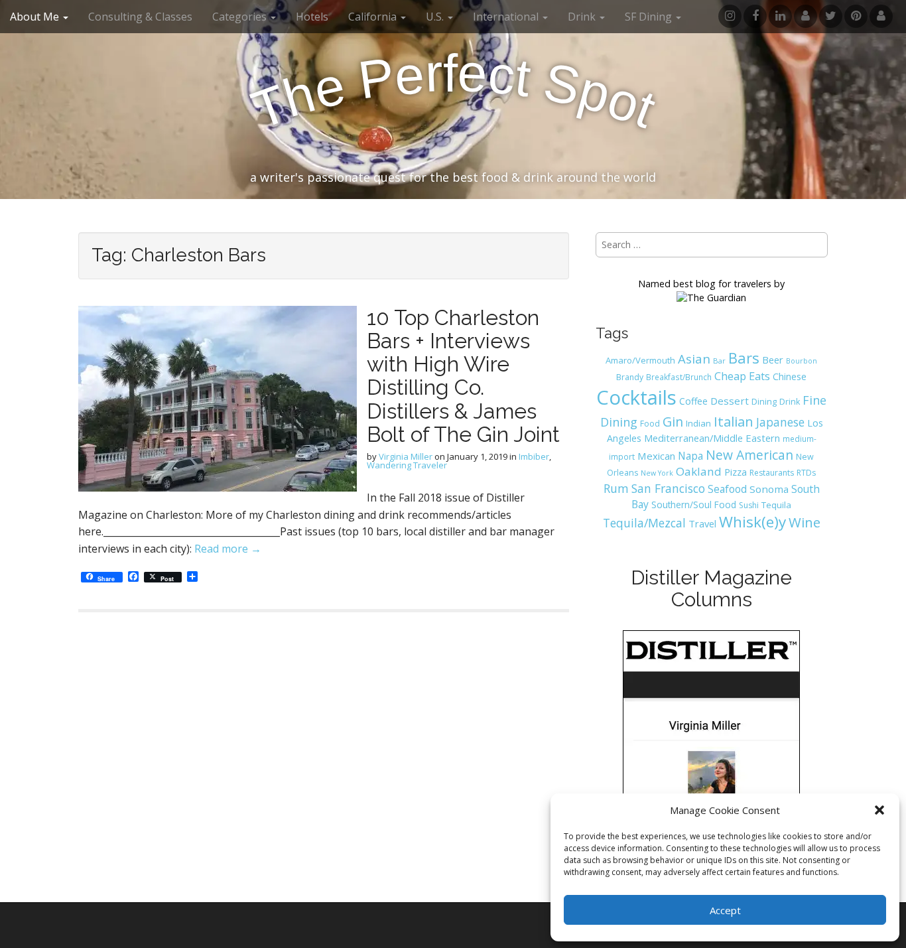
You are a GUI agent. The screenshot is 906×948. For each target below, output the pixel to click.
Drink (789, 401)
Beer (772, 359)
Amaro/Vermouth (640, 360)
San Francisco (668, 488)
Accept (725, 910)
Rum (616, 488)
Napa (690, 455)
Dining (764, 401)
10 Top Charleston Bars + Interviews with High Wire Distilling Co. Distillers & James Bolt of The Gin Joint (463, 375)
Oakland (699, 471)
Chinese (790, 376)
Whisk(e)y (752, 521)
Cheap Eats (742, 376)
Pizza (735, 471)
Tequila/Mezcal (644, 523)
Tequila (776, 505)
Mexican (656, 455)
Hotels (312, 16)
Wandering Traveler (407, 465)
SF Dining (650, 16)
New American (749, 455)
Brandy (629, 377)
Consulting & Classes (140, 16)
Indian (698, 423)
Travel (702, 523)
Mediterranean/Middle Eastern (712, 437)
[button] (879, 810)
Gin (673, 422)
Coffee (693, 401)
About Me (36, 16)
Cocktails (636, 397)
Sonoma (769, 489)
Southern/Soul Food (693, 504)
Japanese (780, 422)
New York (657, 473)
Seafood (727, 489)
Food (650, 423)
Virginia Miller (405, 456)
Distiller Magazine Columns (711, 588)
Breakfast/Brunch (679, 377)
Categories (240, 16)
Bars (743, 358)
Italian (733, 421)
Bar (719, 361)
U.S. (436, 16)
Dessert (729, 400)
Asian (694, 358)
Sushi (749, 505)
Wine (804, 522)
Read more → (227, 548)
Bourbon (801, 361)
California (373, 16)
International (507, 16)
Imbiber (534, 456)
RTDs (806, 472)
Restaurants (771, 472)
